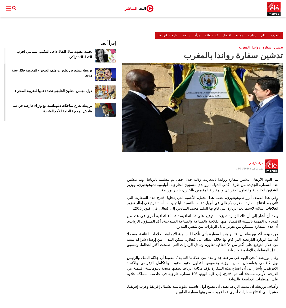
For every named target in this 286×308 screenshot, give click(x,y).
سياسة (252, 35)
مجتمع (239, 35)
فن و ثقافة (211, 35)
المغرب (275, 35)
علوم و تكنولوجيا (168, 35)
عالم (263, 35)
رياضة (186, 35)
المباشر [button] (135, 8)
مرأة (197, 35)
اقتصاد (227, 35)
